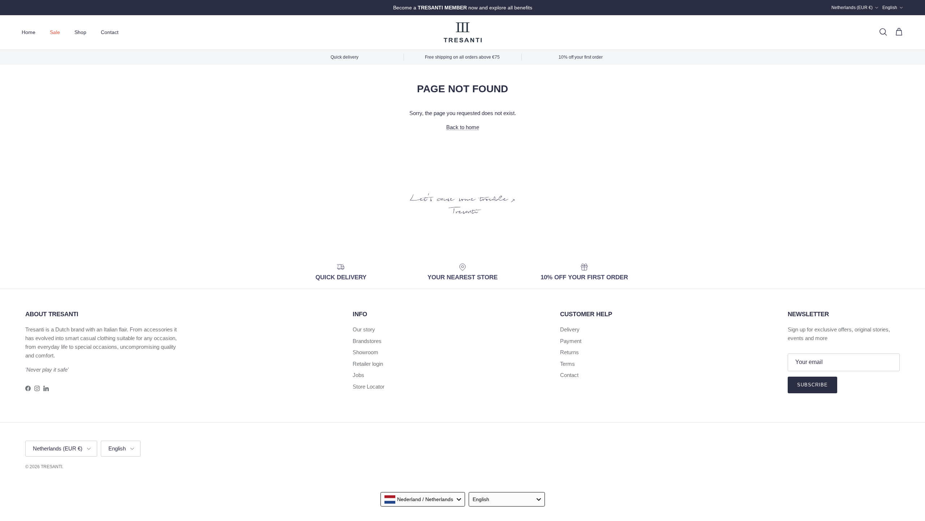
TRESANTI (51, 466)
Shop (80, 32)
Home (28, 32)
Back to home (462, 127)
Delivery (570, 329)
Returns (569, 352)
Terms (567, 364)
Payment (570, 341)
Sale (55, 32)
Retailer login (368, 364)
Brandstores (367, 341)
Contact (110, 32)
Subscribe (812, 384)
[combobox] (422, 499)
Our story (364, 329)
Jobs (358, 375)
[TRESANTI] (463, 32)
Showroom (365, 352)
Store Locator (368, 387)
